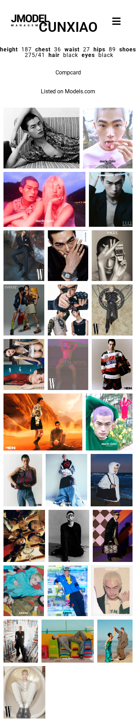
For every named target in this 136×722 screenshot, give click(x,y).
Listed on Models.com (68, 91)
